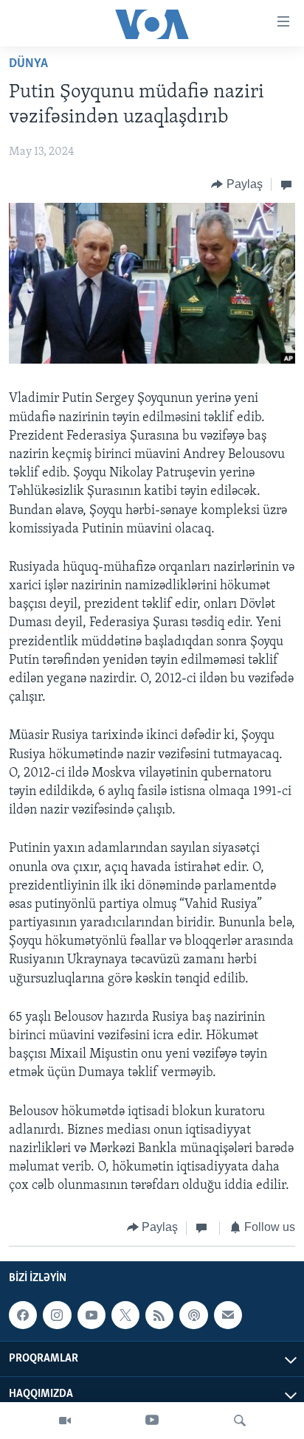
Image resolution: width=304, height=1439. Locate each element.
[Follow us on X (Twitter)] (125, 1315)
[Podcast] (193, 1315)
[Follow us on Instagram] (57, 1315)
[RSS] (159, 1315)
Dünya (28, 64)
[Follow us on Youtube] (91, 1315)
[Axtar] (240, 1420)
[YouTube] (152, 1420)
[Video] (65, 1420)
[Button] (237, 184)
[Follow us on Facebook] (23, 1315)
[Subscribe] (228, 1315)
